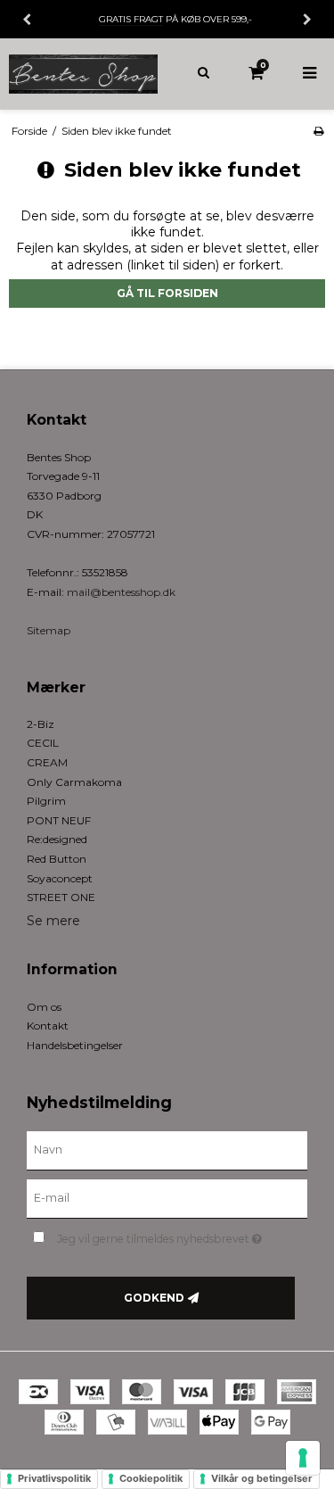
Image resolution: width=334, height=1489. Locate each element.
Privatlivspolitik (54, 1478)
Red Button (56, 858)
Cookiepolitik (151, 1478)
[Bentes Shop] (84, 74)
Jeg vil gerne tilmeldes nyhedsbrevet (166, 1235)
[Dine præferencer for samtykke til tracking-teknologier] (303, 1458)
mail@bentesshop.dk (121, 592)
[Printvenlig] (318, 130)
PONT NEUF (59, 820)
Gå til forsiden (167, 293)
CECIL (43, 742)
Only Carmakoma (74, 782)
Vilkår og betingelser (262, 1478)
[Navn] (167, 1150)
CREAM (47, 762)
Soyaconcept (60, 878)
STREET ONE (61, 897)
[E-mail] (167, 1198)
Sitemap (48, 630)
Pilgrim (46, 800)
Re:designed (57, 839)
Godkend (154, 1297)
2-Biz (40, 724)
